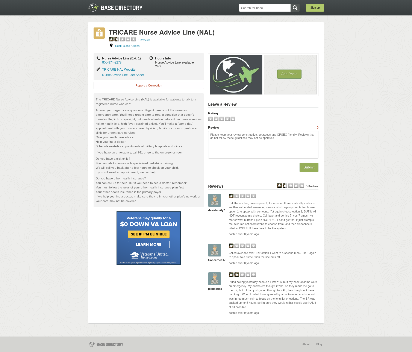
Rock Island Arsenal (127, 45)
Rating (213, 113)
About (306, 344)
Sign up (315, 7)
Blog (319, 344)
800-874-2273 (111, 62)
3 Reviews (144, 40)
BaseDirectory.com (119, 7)
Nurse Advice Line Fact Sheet (123, 75)
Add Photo (289, 74)
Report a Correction (148, 85)
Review (263, 127)
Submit (309, 167)
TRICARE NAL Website (118, 69)
